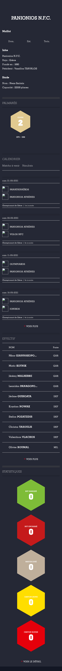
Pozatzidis (20, 416)
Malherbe (20, 376)
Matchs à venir (10, 165)
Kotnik (17, 365)
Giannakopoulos (23, 355)
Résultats (27, 165)
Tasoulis (20, 426)
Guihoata (20, 396)
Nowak (19, 406)
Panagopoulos (23, 386)
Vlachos (22, 437)
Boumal (19, 447)
